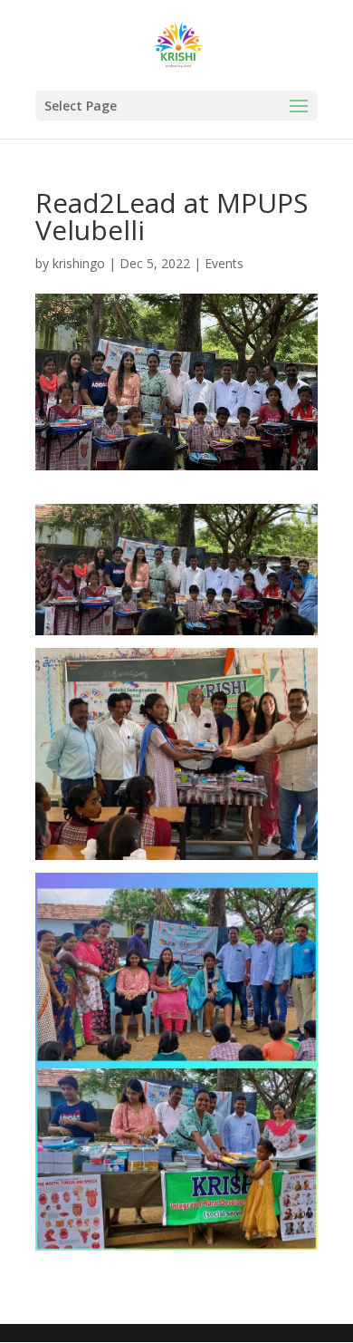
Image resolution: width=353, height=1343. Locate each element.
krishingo (78, 263)
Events (224, 263)
